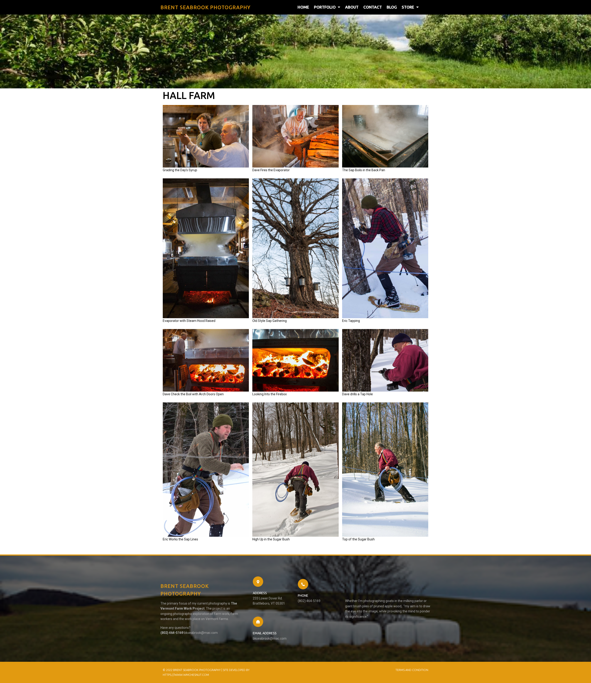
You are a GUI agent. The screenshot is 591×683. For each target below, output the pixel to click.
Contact (372, 7)
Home (303, 7)
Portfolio (325, 7)
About (352, 7)
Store (408, 7)
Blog (392, 7)
